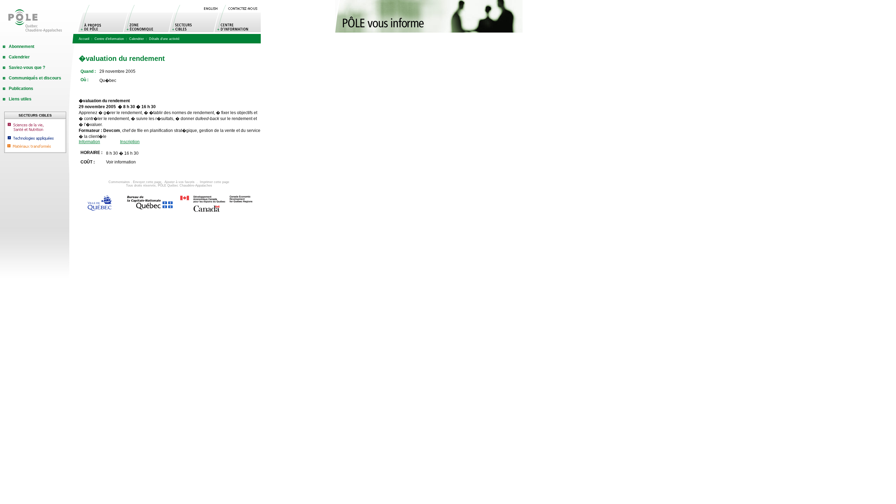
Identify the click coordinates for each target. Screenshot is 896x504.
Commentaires (119, 182)
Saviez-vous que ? (27, 67)
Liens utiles (20, 99)
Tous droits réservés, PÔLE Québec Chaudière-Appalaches (169, 185)
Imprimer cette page (214, 182)
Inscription (130, 141)
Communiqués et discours (35, 78)
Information (89, 141)
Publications (21, 88)
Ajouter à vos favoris (179, 182)
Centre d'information (109, 39)
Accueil (84, 39)
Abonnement (21, 46)
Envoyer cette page (147, 182)
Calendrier (136, 39)
